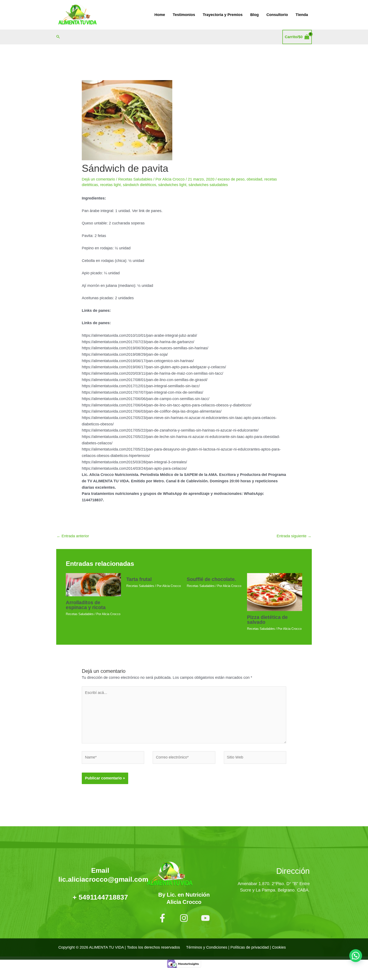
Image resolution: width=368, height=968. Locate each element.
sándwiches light (172, 185)
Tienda (302, 15)
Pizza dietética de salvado (267, 619)
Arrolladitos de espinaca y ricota (86, 605)
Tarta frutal (139, 579)
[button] (58, 37)
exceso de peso (231, 179)
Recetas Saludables (135, 179)
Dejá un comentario (98, 179)
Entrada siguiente (294, 536)
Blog (254, 15)
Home (159, 15)
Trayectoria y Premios (223, 15)
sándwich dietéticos (139, 185)
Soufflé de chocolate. (211, 579)
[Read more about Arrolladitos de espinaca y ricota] (93, 584)
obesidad (254, 179)
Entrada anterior (73, 536)
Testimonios (184, 15)
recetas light (110, 185)
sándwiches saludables (208, 185)
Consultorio (277, 15)
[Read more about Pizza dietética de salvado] (274, 592)
